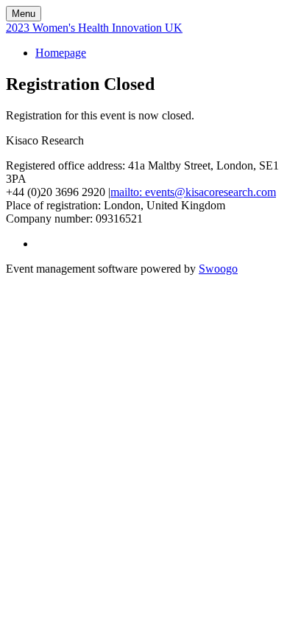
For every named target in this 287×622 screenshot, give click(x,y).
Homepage (60, 52)
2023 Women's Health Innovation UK (94, 27)
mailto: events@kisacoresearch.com (193, 192)
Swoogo (218, 268)
